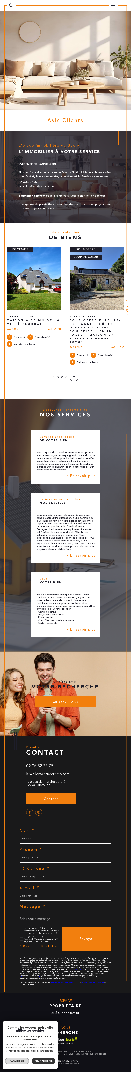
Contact (126, 308)
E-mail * (30, 870)
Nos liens (80, 1037)
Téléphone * (35, 851)
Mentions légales (59, 1037)
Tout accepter (43, 1060)
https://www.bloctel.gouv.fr (30, 959)
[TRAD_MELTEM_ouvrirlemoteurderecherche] (11, 5)
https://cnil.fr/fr (77, 952)
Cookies (102, 1037)
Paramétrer (17, 1060)
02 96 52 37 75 (39, 749)
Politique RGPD (91, 1037)
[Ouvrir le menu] (113, 5)
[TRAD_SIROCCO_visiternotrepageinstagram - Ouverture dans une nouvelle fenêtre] (38, 795)
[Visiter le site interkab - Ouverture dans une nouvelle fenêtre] (65, 1023)
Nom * (27, 813)
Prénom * (31, 832)
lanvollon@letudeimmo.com (47, 757)
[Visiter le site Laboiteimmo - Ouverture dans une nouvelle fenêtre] (65, 1048)
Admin (71, 1037)
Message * (33, 889)
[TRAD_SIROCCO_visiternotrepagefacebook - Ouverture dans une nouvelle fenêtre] (29, 795)
